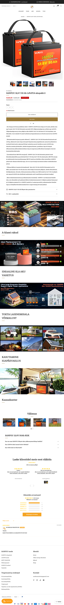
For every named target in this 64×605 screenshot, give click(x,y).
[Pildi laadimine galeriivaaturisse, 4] (32, 84)
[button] (23, 503)
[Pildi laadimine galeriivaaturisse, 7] (51, 84)
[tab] (31, 428)
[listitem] (18, 2)
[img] (32, 462)
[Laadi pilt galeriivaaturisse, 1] (12, 84)
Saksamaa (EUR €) (6, 596)
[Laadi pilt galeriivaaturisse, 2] (19, 84)
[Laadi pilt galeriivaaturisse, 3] (25, 84)
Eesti (15, 596)
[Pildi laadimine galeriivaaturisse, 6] (45, 84)
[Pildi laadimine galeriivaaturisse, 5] (38, 84)
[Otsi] (61, 6)
